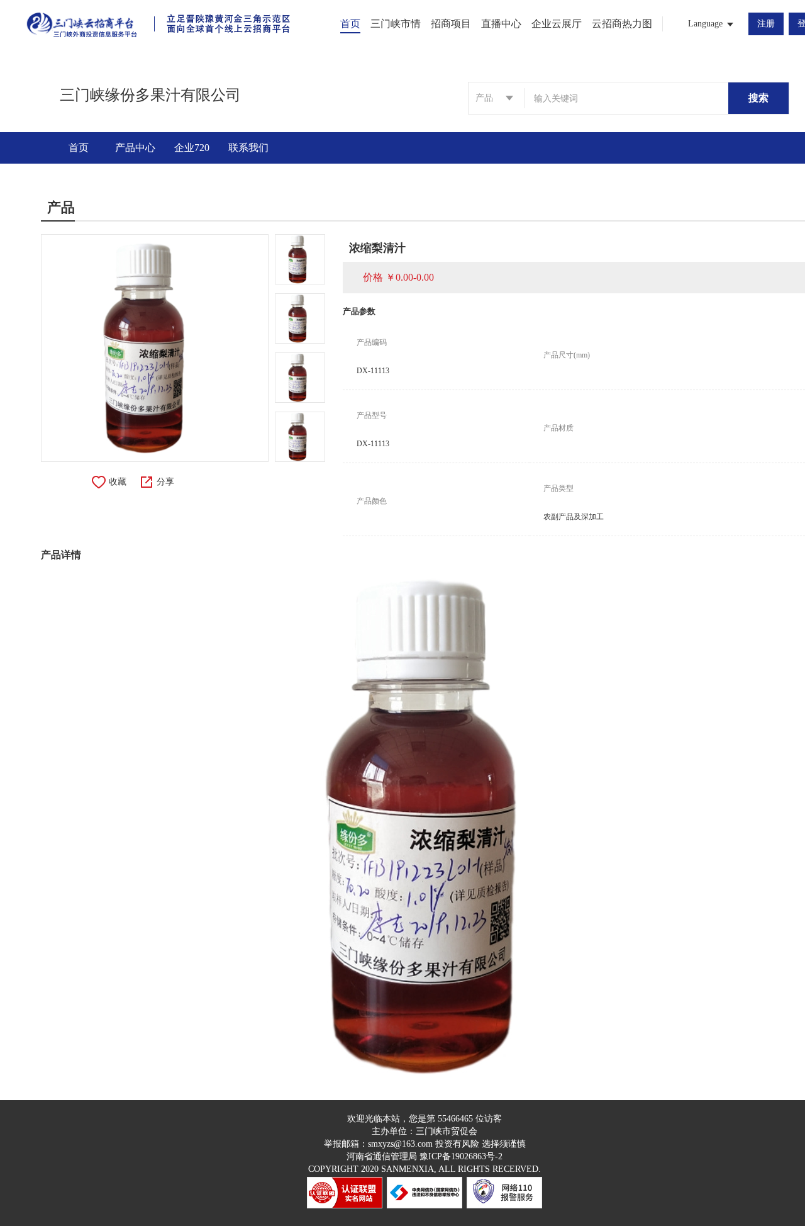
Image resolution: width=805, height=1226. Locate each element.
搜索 (758, 98)
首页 (350, 23)
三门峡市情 (395, 23)
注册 (766, 23)
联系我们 (248, 147)
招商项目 (451, 23)
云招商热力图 (622, 23)
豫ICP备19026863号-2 (460, 1156)
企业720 (191, 147)
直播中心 (501, 23)
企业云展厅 (556, 23)
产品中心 (135, 147)
